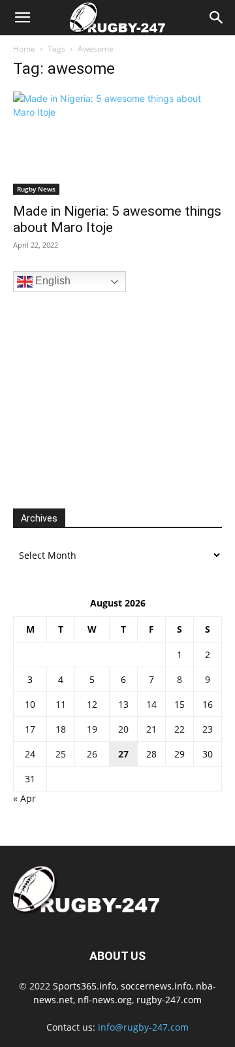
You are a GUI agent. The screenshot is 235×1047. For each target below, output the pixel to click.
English (51, 280)
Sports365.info (84, 986)
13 (123, 704)
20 (123, 729)
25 (60, 754)
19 (92, 729)
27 (123, 754)
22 (179, 729)
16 (207, 704)
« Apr (24, 798)
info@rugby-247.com (143, 1027)
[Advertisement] (111, 398)
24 (30, 754)
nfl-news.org (105, 999)
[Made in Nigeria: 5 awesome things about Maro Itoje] (117, 143)
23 (207, 729)
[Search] (216, 17)
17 (30, 729)
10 (30, 704)
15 (179, 704)
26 (92, 754)
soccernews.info (156, 986)
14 (151, 704)
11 (60, 704)
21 (151, 729)
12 (92, 704)
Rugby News (36, 188)
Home (24, 48)
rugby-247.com (169, 999)
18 (60, 729)
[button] (22, 17)
